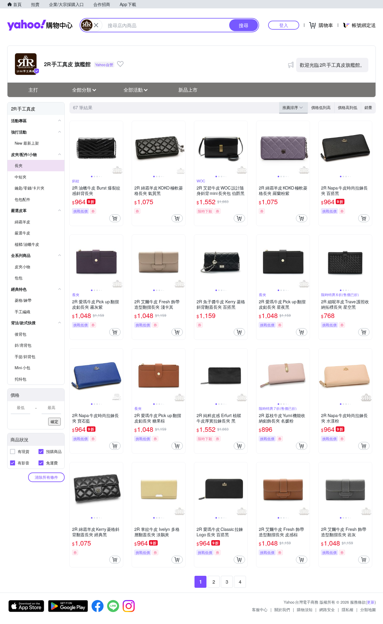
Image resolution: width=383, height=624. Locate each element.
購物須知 (304, 609)
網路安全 (327, 609)
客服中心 (260, 609)
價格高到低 (347, 107)
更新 (371, 602)
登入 (283, 25)
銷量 (368, 107)
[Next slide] (119, 147)
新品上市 (187, 89)
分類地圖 (368, 609)
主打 (33, 89)
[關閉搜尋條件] (96, 25)
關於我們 (282, 609)
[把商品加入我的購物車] (115, 218)
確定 (54, 421)
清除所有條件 (46, 477)
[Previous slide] (73, 147)
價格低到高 (321, 107)
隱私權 (347, 609)
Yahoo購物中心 (39, 25)
